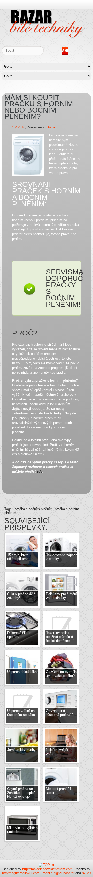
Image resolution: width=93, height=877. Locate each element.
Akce (51, 127)
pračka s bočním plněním (34, 509)
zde (39, 471)
